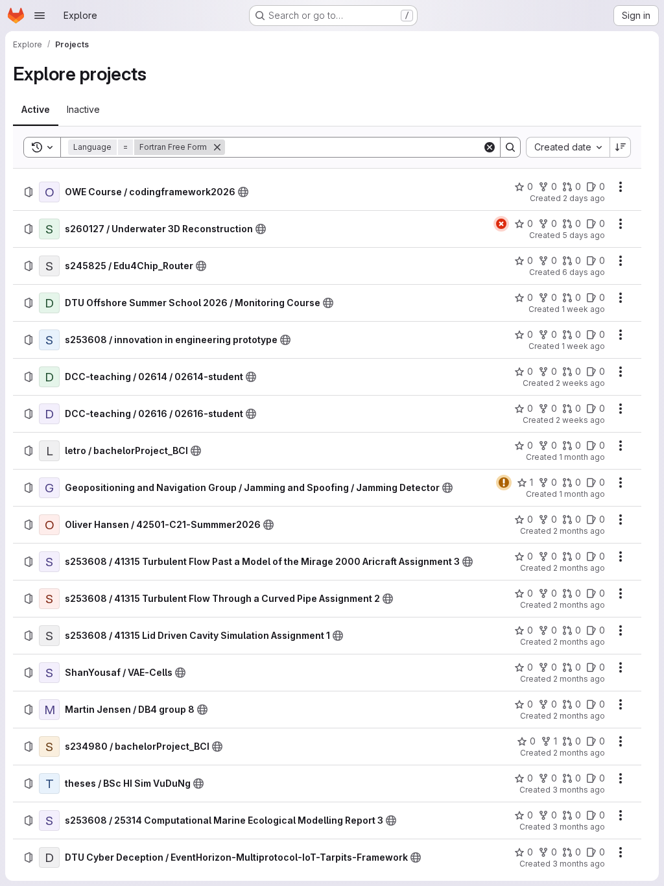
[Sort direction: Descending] (620, 147)
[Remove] (217, 147)
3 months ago (578, 790)
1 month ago (582, 457)
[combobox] (568, 147)
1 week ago (583, 309)
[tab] (35, 109)
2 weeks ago (580, 383)
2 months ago (579, 531)
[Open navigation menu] (39, 15)
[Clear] (489, 147)
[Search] (510, 147)
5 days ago (583, 235)
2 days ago (584, 198)
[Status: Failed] (501, 224)
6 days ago (583, 272)
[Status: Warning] (504, 482)
